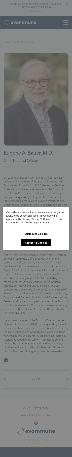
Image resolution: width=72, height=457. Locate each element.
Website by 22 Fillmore (36, 440)
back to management (20, 42)
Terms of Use (44, 416)
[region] (36, 228)
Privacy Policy (28, 416)
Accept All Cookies (36, 242)
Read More (36, 12)
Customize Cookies (36, 233)
